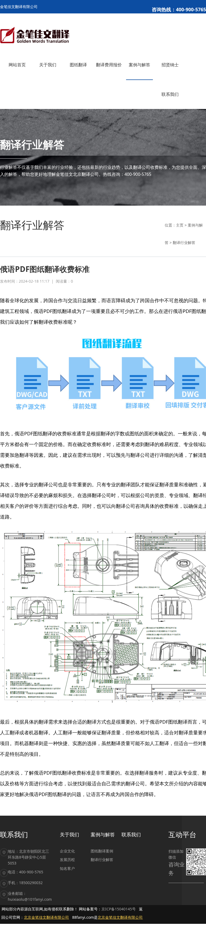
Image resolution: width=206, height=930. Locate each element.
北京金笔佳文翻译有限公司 (46, 917)
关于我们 (69, 834)
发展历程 (67, 859)
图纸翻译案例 (102, 851)
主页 (179, 225)
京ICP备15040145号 (118, 908)
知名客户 (67, 868)
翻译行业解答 (184, 242)
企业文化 (67, 851)
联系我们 (131, 834)
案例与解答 (103, 834)
